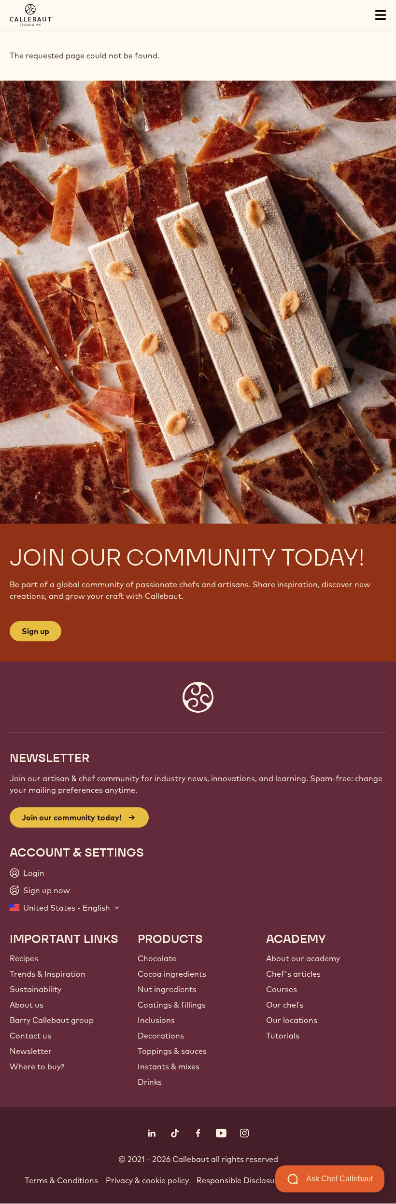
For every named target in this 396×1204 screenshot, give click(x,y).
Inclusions (156, 1020)
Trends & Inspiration (47, 974)
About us (26, 1005)
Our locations (291, 1020)
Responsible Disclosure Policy (251, 1180)
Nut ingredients (167, 989)
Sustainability (35, 989)
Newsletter (31, 1051)
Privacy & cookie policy (147, 1180)
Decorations (161, 1035)
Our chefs (284, 1005)
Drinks (150, 1082)
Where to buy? (37, 1066)
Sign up (35, 631)
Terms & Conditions (61, 1180)
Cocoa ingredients (172, 974)
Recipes (24, 958)
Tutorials (282, 1035)
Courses (281, 989)
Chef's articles (293, 974)
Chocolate (157, 958)
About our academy (303, 958)
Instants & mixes (168, 1066)
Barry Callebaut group (52, 1020)
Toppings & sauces (172, 1051)
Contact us (30, 1035)
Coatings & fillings (172, 1005)
